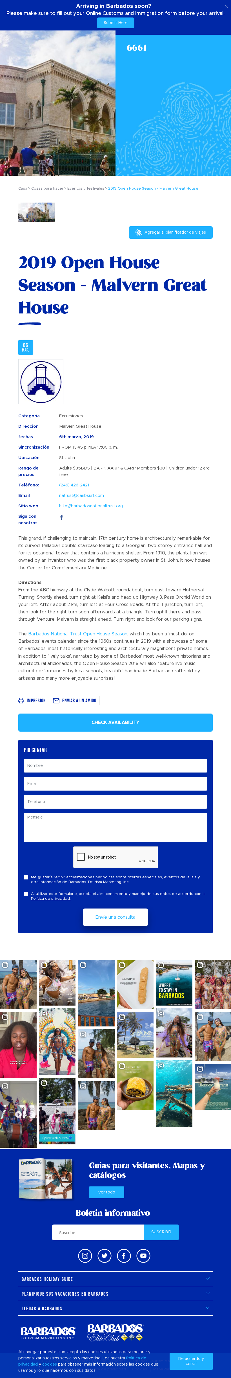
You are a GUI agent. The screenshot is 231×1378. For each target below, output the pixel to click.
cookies (49, 1364)
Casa (22, 188)
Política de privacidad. (51, 899)
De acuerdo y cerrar (191, 1361)
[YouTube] (143, 1256)
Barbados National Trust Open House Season (77, 634)
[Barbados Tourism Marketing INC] (48, 1333)
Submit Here (116, 23)
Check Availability (115, 722)
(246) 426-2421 (74, 485)
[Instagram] (85, 1256)
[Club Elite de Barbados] (115, 1333)
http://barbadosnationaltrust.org (91, 506)
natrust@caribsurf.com (81, 495)
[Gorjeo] (104, 1256)
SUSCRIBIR (161, 1232)
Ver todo (106, 1192)
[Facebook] (61, 516)
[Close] (227, 5)
